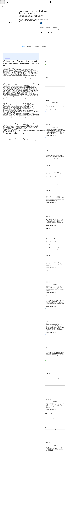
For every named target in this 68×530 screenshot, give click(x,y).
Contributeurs (44, 46)
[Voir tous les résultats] (49, 2)
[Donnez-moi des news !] (41, 32)
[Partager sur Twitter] (48, 32)
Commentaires (36, 46)
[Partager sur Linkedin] (51, 32)
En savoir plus (7, 58)
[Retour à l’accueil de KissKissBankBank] (7, 2)
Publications (29, 46)
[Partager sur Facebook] (45, 32)
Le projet (23, 46)
